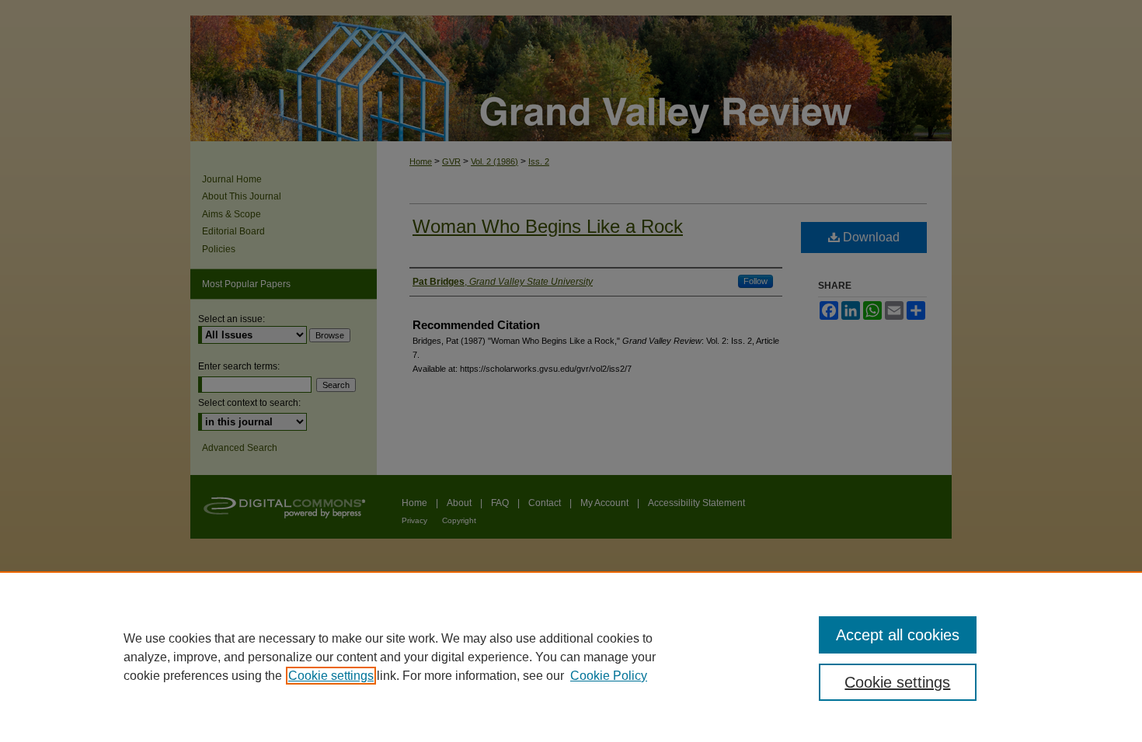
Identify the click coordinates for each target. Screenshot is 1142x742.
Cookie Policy (608, 675)
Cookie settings (331, 675)
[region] (571, 656)
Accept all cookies (897, 634)
